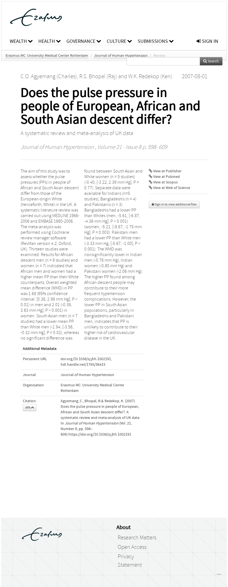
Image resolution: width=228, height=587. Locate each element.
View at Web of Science (171, 188)
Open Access (132, 547)
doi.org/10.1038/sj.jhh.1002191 (86, 359)
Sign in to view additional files (175, 204)
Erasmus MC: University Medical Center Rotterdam (47, 55)
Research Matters (137, 537)
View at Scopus (165, 182)
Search (213, 61)
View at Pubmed (166, 177)
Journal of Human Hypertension (121, 55)
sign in (209, 41)
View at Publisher (167, 171)
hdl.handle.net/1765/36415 (83, 364)
